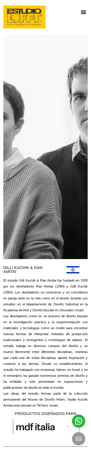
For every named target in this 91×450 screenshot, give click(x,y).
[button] (83, 12)
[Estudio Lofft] (24, 17)
